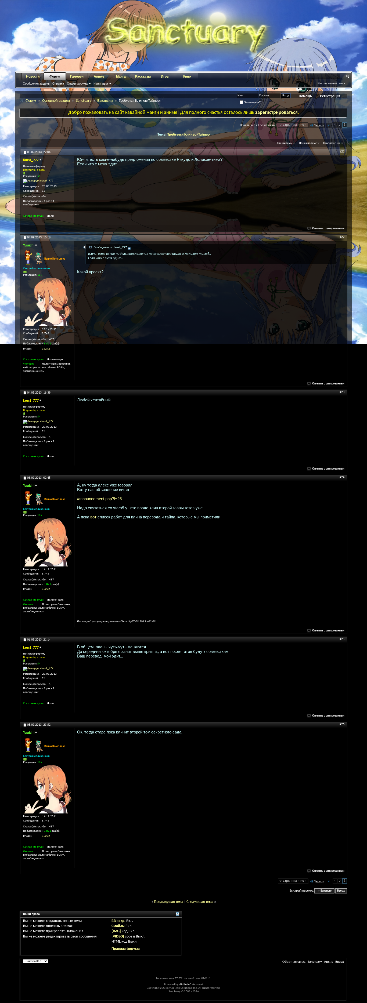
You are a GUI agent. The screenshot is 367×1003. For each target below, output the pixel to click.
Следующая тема (199, 902)
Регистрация (330, 96)
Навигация (100, 83)
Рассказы (143, 76)
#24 (342, 477)
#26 (342, 724)
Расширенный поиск (332, 83)
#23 (342, 392)
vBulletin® (185, 984)
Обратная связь (293, 962)
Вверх (341, 890)
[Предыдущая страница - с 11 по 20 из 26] (329, 125)
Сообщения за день (36, 83)
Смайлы (118, 926)
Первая (319, 125)
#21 (342, 151)
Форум (54, 76)
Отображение (331, 143)
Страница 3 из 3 (295, 125)
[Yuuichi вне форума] (47, 302)
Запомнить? (252, 102)
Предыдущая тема (168, 902)
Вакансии (105, 101)
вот (93, 517)
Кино (187, 76)
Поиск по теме (308, 143)
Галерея (77, 76)
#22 (342, 237)
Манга (121, 76)
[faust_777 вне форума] (38, 181)
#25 (342, 639)
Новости (32, 76)
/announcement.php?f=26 (99, 498)
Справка (58, 83)
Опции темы (284, 143)
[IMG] (116, 931)
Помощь (305, 96)
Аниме (99, 76)
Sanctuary (83, 101)
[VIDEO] (117, 937)
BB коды (118, 921)
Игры (165, 76)
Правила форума (125, 949)
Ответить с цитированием (328, 228)
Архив (328, 962)
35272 (46, 348)
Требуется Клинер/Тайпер (188, 135)
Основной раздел (56, 101)
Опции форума (77, 83)
